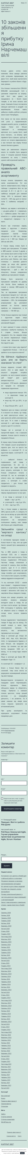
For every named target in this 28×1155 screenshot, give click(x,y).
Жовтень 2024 (6, 971)
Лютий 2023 (5, 1024)
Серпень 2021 (5, 1072)
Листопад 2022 (6, 1032)
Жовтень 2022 (6, 1035)
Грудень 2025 (5, 934)
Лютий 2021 (5, 1088)
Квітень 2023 (5, 1019)
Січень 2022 (5, 1059)
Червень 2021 (5, 1077)
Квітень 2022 (5, 1051)
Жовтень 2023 (6, 1003)
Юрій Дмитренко (10, 730)
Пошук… (4, 855)
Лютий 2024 (5, 992)
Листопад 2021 (6, 1064)
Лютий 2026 (5, 929)
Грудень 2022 (5, 1029)
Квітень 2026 (5, 923)
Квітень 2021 (5, 1083)
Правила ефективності (9, 1101)
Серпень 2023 (6, 1008)
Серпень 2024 (6, 976)
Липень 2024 (5, 979)
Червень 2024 (6, 982)
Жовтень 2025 (6, 939)
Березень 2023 (6, 1021)
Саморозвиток (6, 1104)
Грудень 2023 (5, 998)
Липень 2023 (5, 1011)
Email (3, 789)
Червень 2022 (6, 1045)
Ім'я (2, 779)
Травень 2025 (6, 952)
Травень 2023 (6, 1016)
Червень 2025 (6, 950)
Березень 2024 (6, 990)
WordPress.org (6, 1122)
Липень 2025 (5, 947)
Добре (22, 1153)
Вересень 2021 (6, 1069)
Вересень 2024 (6, 974)
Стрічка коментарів (7, 1119)
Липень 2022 (5, 1043)
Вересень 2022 (6, 1037)
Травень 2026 (6, 921)
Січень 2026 (5, 931)
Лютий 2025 (5, 960)
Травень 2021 (5, 1080)
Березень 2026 (6, 926)
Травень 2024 (6, 984)
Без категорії (5, 1096)
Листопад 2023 (6, 1000)
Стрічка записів (6, 1117)
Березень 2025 (6, 958)
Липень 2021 (5, 1075)
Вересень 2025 (6, 942)
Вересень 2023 (6, 1006)
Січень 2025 (5, 963)
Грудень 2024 (5, 966)
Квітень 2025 (5, 955)
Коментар (4, 760)
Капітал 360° (7, 3)
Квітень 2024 (5, 987)
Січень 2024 (5, 995)
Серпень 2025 (6, 944)
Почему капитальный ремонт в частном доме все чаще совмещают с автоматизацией (13, 897)
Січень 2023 (5, 1027)
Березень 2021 (6, 1085)
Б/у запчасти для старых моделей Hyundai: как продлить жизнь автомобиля (13, 889)
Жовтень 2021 (6, 1067)
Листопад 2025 (6, 936)
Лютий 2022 (5, 1056)
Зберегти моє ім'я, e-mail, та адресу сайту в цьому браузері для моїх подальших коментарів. (14, 801)
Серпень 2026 (6, 913)
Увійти (3, 1114)
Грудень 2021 (5, 1061)
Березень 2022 (6, 1053)
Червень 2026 (6, 918)
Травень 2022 (6, 1048)
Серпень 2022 (6, 1040)
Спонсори (4, 1106)
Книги (9, 732)
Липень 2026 (5, 915)
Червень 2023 (6, 1014)
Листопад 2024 (6, 968)
